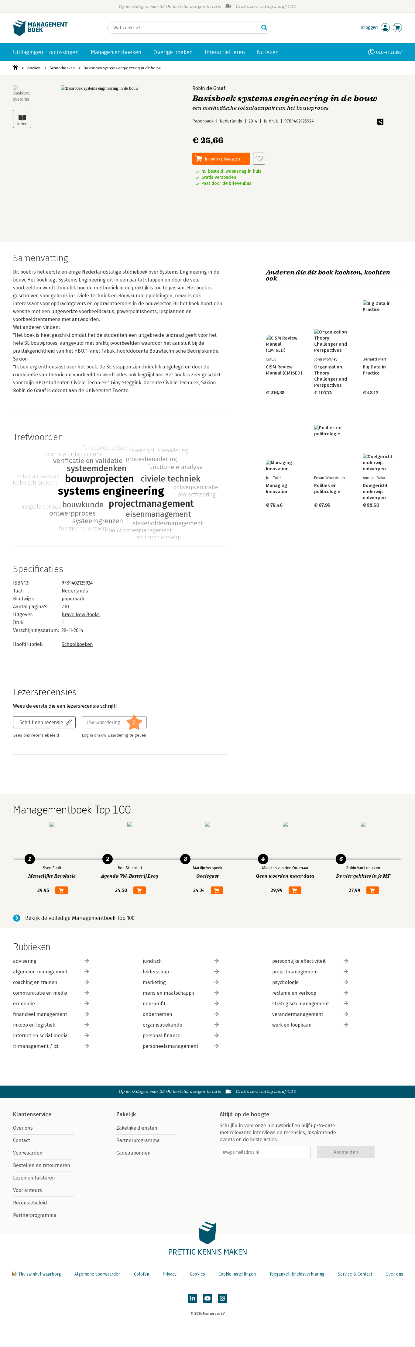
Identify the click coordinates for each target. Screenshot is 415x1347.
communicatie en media (40, 993)
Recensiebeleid (30, 1203)
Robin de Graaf (208, 88)
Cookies (197, 1274)
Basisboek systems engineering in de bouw (122, 68)
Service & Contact (355, 1274)
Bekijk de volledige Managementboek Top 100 (80, 918)
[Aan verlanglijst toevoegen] (259, 159)
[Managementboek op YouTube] (207, 1298)
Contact (21, 1140)
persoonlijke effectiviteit (299, 961)
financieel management (40, 1014)
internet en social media (40, 1035)
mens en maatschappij (168, 993)
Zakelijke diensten (136, 1128)
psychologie (285, 982)
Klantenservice (32, 1114)
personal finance (161, 1035)
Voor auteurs (27, 1190)
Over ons (23, 1128)
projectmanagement (295, 972)
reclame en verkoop (294, 993)
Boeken (33, 68)
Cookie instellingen (237, 1274)
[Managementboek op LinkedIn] (192, 1298)
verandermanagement (297, 1014)
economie (24, 1004)
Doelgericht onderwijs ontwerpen (375, 491)
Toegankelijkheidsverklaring (296, 1274)
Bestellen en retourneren (41, 1165)
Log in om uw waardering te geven (114, 735)
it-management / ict (36, 1046)
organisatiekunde (162, 1025)
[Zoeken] (264, 28)
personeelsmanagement (170, 1046)
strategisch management (300, 1004)
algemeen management (40, 972)
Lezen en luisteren (34, 1178)
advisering (24, 961)
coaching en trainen (35, 982)
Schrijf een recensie (41, 722)
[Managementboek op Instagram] (222, 1298)
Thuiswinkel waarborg (39, 1274)
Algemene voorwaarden (97, 1274)
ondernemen (157, 1014)
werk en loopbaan (292, 1025)
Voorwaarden (28, 1153)
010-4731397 (389, 52)
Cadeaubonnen (133, 1153)
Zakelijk (126, 1114)
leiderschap (156, 972)
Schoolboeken (62, 68)
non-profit (154, 1004)
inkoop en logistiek (34, 1025)
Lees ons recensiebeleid (36, 735)
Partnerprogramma (35, 1215)
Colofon (141, 1274)
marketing (154, 982)
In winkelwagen (222, 158)
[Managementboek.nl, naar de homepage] (40, 34)
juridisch (152, 961)
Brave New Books (81, 614)
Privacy (170, 1274)
